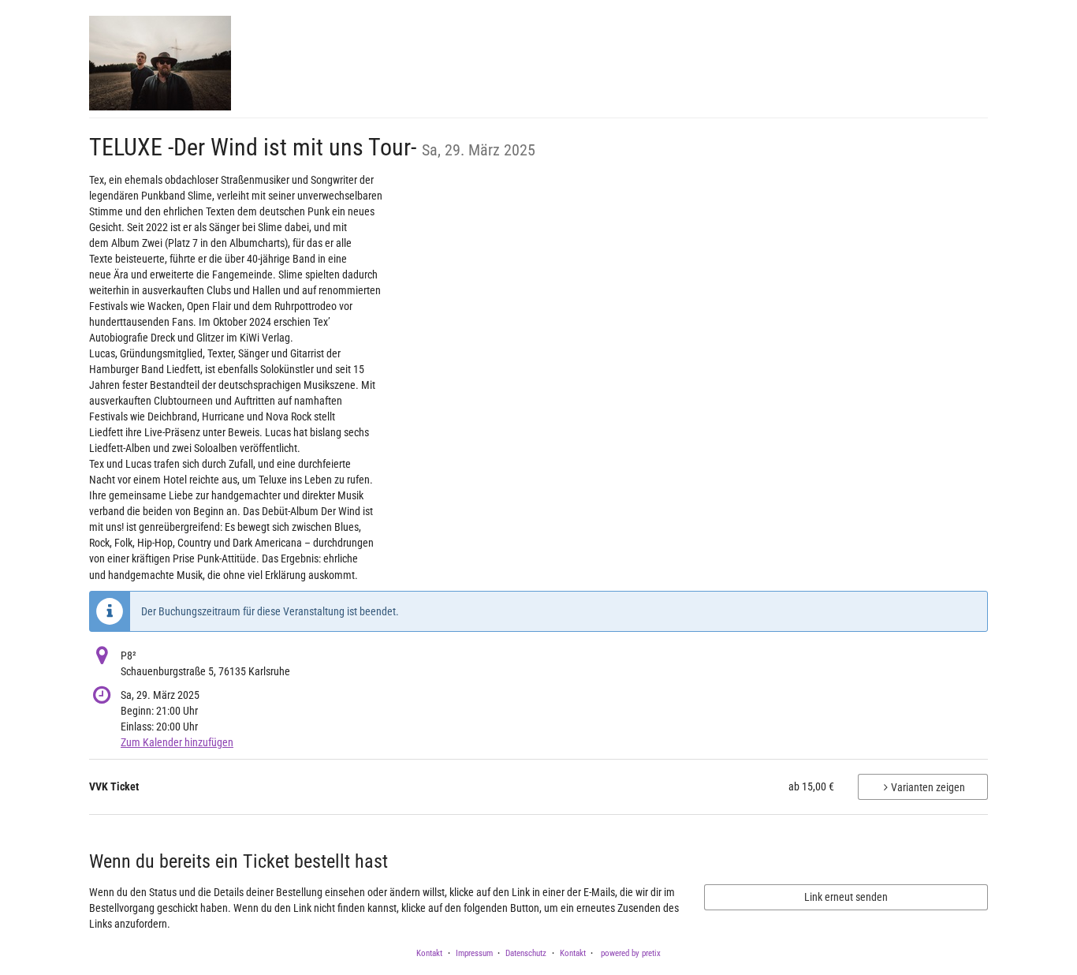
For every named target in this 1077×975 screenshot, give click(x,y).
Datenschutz (525, 953)
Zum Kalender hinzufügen (177, 742)
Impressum (474, 953)
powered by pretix (631, 953)
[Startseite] (160, 63)
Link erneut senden (846, 897)
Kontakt (429, 953)
